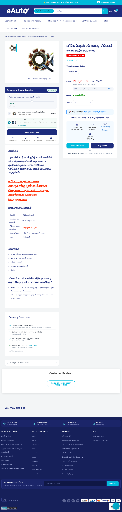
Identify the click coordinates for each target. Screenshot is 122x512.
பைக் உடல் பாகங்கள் (7, 440)
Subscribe (112, 484)
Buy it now (102, 145)
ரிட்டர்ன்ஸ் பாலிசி (67, 465)
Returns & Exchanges (31, 28)
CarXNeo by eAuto (89, 21)
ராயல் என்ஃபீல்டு (37, 469)
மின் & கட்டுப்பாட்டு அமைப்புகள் (11, 444)
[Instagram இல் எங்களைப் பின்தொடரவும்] (68, 500)
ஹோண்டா (35, 444)
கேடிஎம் (34, 465)
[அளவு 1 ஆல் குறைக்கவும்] (75, 102)
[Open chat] (116, 506)
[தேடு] (105, 11)
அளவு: (68, 102)
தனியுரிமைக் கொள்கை (69, 461)
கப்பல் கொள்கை (67, 469)
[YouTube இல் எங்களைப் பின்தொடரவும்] (77, 500)
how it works (33, 345)
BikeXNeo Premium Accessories (61, 21)
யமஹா (34, 457)
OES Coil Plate (72, 60)
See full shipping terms (15, 351)
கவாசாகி (35, 474)
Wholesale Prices (68, 453)
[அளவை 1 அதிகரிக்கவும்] (90, 102)
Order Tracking (11, 28)
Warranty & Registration (70, 449)
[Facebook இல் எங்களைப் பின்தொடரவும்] (64, 500)
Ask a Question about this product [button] (61, 384)
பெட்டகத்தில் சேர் (77, 145)
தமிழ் (4, 500)
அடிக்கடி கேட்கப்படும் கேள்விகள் (72, 444)
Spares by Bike (11, 21)
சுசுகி (33, 449)
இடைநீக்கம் (5, 460)
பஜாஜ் (34, 436)
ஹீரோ (34, 440)
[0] (115, 11)
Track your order (98, 436)
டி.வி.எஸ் (34, 453)
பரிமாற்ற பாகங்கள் (7, 456)
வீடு (6, 36)
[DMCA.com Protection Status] (9, 508)
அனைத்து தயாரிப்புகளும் (18, 36)
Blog (106, 21)
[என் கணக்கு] (110, 11)
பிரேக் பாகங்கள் (6, 436)
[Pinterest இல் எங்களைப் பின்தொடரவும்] (73, 500)
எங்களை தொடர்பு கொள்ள (70, 440)
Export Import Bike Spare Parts (73, 457)
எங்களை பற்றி (66, 436)
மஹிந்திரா (35, 461)
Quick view (22, 125)
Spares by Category (32, 21)
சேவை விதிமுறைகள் (69, 474)
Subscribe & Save (108, 2)
